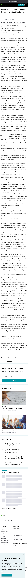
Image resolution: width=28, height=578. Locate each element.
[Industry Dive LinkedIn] (2, 520)
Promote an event (17, 539)
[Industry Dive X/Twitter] (8, 520)
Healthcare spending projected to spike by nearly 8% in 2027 (15, 457)
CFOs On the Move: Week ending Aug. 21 (13, 444)
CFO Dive (15, 545)
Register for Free (7, 575)
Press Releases (5, 542)
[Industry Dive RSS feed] (11, 520)
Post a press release (11, 508)
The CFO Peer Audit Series (11, 431)
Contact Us (4, 534)
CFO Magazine (5, 544)
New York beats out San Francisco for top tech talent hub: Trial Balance (14, 450)
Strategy (9, 361)
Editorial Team (4, 531)
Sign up (21, 4)
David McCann (8, 17)
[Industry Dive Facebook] (5, 520)
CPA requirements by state (12, 408)
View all (3, 508)
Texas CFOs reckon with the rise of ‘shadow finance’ (14, 463)
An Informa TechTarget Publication (14, 1)
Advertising (15, 530)
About (2, 529)
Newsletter (3, 536)
